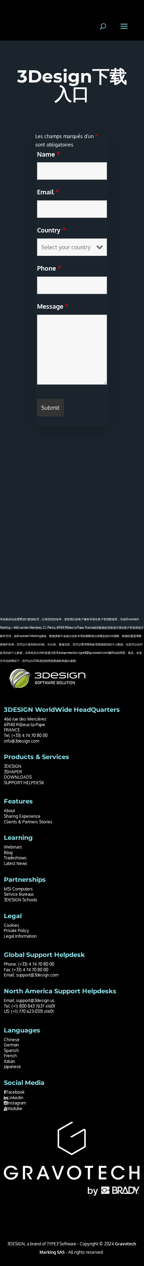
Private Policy (16, 930)
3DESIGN (12, 766)
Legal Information (20, 936)
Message (53, 306)
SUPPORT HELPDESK (24, 782)
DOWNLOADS (18, 777)
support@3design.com (37, 975)
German (11, 1044)
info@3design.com (21, 741)
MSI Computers (18, 889)
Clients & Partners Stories (28, 821)
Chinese (12, 1039)
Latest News (15, 863)
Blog (8, 852)
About (9, 810)
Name (48, 154)
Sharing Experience (22, 816)
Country (51, 230)
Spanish (11, 1050)
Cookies (11, 925)
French (10, 1055)
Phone (49, 268)
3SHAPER (13, 771)
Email (48, 192)
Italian (9, 1061)
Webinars (13, 847)
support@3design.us (35, 1000)
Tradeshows (15, 857)
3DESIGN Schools (20, 899)
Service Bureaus (19, 894)
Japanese (12, 1066)
